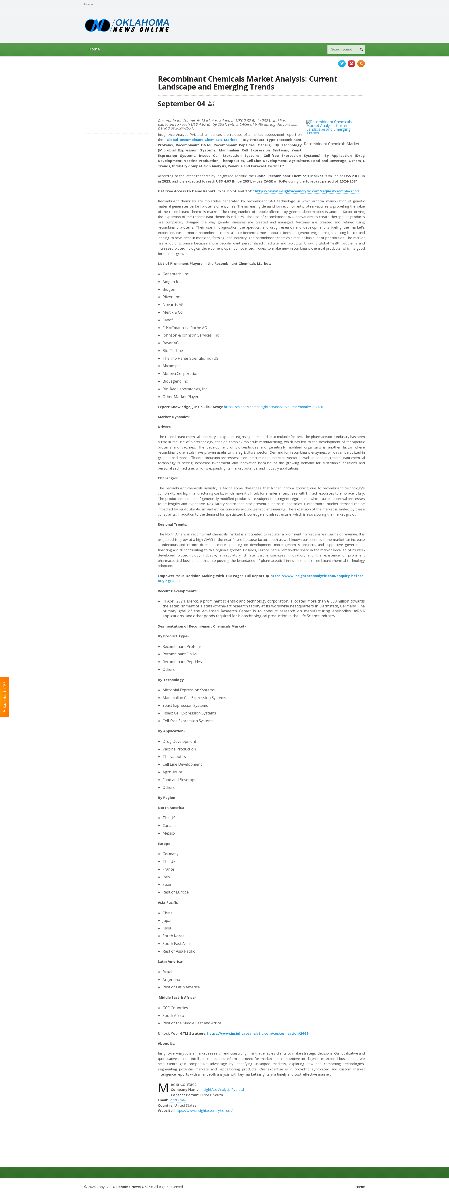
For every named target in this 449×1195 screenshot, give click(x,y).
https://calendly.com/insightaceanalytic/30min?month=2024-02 (274, 406)
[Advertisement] (280, 25)
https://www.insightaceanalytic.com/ (203, 1110)
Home (88, 4)
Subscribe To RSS (4, 696)
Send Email (177, 1100)
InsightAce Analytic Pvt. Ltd (222, 1089)
